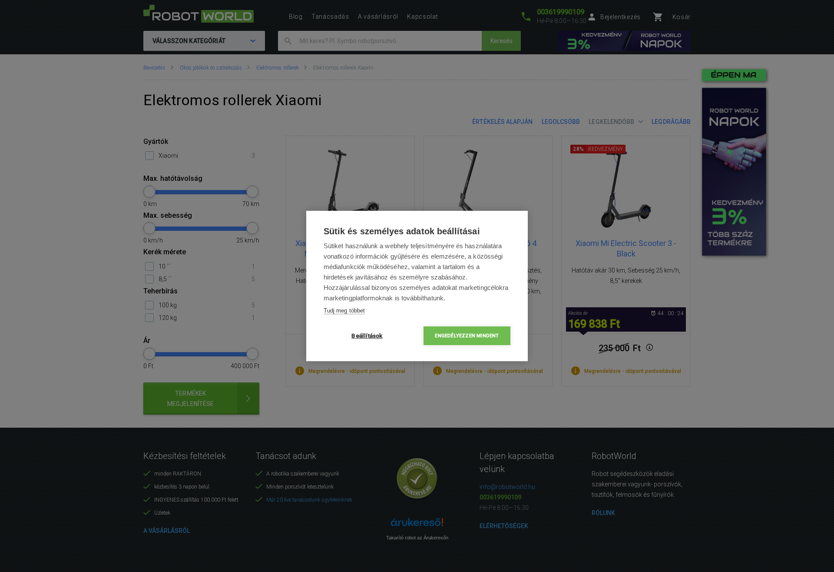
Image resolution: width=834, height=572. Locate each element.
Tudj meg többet (344, 310)
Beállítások (366, 335)
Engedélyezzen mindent (467, 336)
